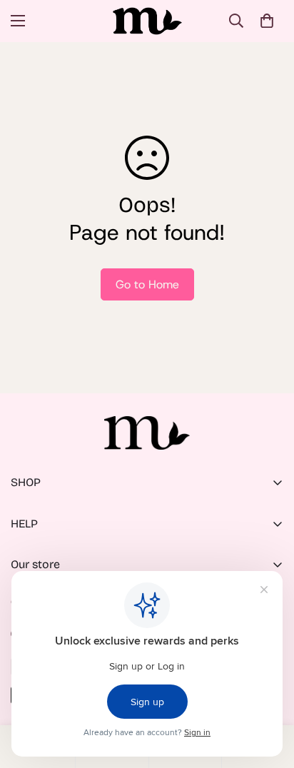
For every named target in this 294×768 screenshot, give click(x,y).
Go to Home (147, 284)
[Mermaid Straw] (147, 21)
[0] (266, 20)
